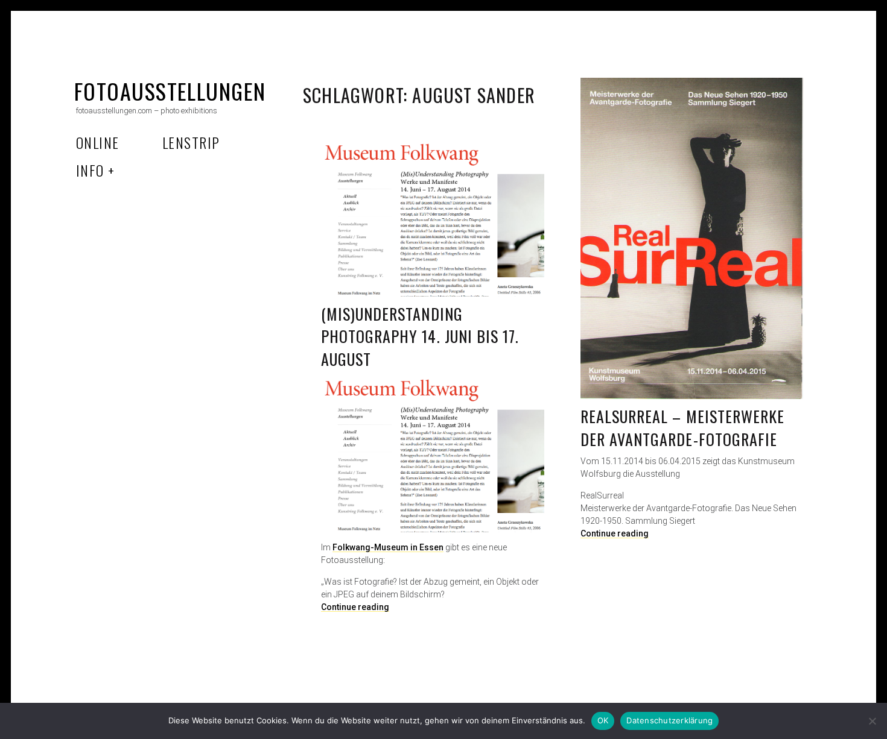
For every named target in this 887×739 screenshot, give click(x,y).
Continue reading (614, 533)
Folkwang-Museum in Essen (388, 547)
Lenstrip (191, 142)
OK (603, 720)
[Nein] (872, 721)
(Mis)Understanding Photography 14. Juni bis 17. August (420, 336)
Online (97, 142)
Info (90, 170)
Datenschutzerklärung (669, 720)
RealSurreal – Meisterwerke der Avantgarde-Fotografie (682, 427)
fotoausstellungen (169, 91)
